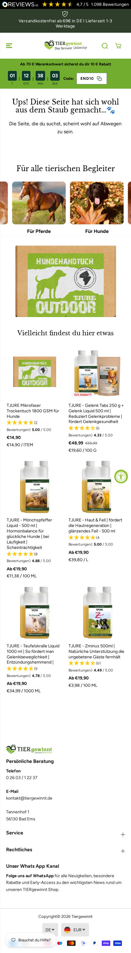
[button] (9, 46)
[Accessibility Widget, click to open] (121, 477)
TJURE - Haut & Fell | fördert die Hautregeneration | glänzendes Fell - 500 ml (95, 525)
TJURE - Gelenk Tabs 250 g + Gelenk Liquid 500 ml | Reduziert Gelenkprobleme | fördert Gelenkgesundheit (96, 414)
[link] (65, 749)
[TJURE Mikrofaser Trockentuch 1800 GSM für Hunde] (34, 372)
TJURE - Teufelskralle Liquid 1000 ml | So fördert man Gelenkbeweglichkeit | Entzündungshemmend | (33, 654)
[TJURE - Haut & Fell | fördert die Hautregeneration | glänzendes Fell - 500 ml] (96, 486)
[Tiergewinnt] (65, 45)
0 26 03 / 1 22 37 (21, 777)
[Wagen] (118, 46)
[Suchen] (105, 46)
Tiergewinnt (82, 916)
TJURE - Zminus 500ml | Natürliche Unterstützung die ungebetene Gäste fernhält (96, 651)
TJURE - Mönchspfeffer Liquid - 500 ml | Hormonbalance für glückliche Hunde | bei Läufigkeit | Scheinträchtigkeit (29, 533)
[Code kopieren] (99, 78)
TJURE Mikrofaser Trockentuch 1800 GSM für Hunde (33, 411)
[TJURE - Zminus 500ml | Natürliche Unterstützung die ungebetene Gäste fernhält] (96, 612)
